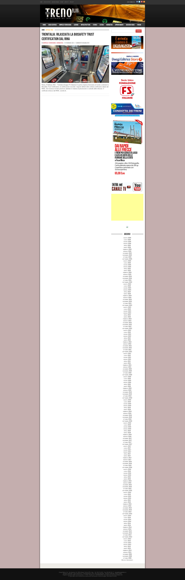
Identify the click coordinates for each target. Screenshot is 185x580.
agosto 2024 (127, 284)
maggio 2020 (127, 382)
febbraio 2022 (127, 342)
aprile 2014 (127, 523)
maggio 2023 (127, 313)
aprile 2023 (127, 315)
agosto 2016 (127, 469)
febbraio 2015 (127, 504)
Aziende (76, 25)
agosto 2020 (127, 376)
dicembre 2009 (127, 554)
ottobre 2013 (127, 535)
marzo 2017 (127, 456)
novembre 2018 (127, 417)
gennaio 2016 (127, 483)
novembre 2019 (127, 394)
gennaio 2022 (127, 344)
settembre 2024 (127, 282)
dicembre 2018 (127, 415)
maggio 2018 (127, 429)
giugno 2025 (127, 265)
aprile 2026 (127, 245)
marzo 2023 (127, 317)
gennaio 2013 (127, 552)
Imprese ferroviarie (65, 25)
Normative (109, 25)
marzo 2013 (127, 548)
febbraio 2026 (127, 249)
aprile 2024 (127, 292)
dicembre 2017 (127, 438)
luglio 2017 (127, 448)
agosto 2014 (127, 515)
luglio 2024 (127, 286)
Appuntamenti (119, 25)
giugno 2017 (127, 450)
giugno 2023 (127, 311)
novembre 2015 (127, 486)
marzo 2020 (127, 386)
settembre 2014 (127, 513)
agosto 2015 (127, 492)
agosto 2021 (127, 353)
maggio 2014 (127, 521)
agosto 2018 (127, 423)
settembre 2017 (127, 444)
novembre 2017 (127, 440)
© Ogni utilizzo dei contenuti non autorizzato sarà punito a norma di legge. (87, 576)
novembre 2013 (127, 533)
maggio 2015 (127, 498)
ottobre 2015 (127, 488)
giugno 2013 (127, 542)
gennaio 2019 (127, 413)
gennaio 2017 (127, 459)
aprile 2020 (127, 384)
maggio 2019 (127, 405)
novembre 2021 (127, 348)
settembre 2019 (127, 398)
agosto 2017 (127, 446)
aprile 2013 (127, 546)
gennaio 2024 (127, 297)
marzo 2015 (127, 502)
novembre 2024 (127, 278)
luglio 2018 (127, 425)
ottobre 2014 (127, 512)
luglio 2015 (127, 494)
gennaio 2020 (127, 390)
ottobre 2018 (127, 419)
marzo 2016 (127, 479)
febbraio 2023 (127, 319)
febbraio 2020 (127, 388)
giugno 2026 (127, 241)
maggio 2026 (127, 243)
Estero (102, 25)
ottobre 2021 (127, 349)
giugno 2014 (127, 519)
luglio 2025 (127, 263)
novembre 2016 (127, 463)
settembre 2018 (127, 421)
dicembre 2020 (127, 369)
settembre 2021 (127, 351)
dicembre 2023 (127, 299)
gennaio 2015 (127, 506)
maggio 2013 (127, 544)
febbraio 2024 (127, 295)
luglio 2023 (127, 309)
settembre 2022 (127, 328)
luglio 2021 (127, 355)
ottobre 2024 (127, 280)
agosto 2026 (127, 238)
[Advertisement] (127, 207)
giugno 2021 (127, 357)
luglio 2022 (127, 332)
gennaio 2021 (127, 367)
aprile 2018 (127, 431)
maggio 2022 (127, 336)
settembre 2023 (127, 305)
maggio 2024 (127, 290)
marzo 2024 (127, 294)
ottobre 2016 (127, 465)
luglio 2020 (127, 378)
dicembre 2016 (127, 461)
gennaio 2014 (127, 529)
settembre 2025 (127, 259)
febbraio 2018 (127, 434)
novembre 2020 (127, 371)
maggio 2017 (127, 452)
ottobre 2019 (127, 396)
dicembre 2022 (127, 322)
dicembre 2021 (127, 346)
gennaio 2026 (127, 251)
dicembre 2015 (127, 485)
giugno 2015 (127, 496)
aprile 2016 (127, 477)
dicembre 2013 (127, 531)
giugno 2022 (127, 334)
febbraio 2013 (127, 550)
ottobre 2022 (127, 326)
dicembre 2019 (127, 392)
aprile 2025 (127, 268)
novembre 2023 (127, 301)
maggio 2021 (127, 359)
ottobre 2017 (127, 442)
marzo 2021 (127, 363)
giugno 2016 (127, 473)
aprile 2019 (127, 407)
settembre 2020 (127, 375)
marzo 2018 (127, 432)
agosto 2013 (127, 539)
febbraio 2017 (127, 458)
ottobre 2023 (127, 303)
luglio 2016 (127, 471)
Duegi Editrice (47, 2)
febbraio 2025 (127, 272)
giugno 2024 (127, 288)
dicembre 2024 (127, 276)
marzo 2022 (127, 340)
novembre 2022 (127, 324)
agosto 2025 (127, 261)
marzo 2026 (127, 247)
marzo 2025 (127, 270)
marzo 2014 (127, 525)
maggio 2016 (127, 475)
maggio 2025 (127, 266)
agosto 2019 (127, 400)
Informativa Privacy (112, 576)
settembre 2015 (127, 490)
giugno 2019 (127, 403)
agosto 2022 (127, 330)
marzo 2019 (127, 409)
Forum (61, 2)
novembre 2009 (127, 556)
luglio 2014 (127, 517)
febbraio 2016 (127, 481)
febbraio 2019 (127, 411)
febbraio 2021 (127, 365)
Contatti (66, 2)
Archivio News (55, 2)
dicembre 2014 (127, 508)
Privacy (72, 2)
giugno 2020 (127, 380)
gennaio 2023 (127, 321)
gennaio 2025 (127, 274)
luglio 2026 (127, 239)
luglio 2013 (127, 541)
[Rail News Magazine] (92, 13)
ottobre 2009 (127, 558)
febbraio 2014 (127, 527)
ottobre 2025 (127, 257)
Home (41, 2)
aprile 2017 (127, 454)
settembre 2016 (127, 467)
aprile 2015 (127, 500)
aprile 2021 (127, 361)
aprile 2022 (127, 338)
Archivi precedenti (127, 560)
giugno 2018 (127, 427)
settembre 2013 (127, 537)
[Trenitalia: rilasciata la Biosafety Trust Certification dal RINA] (75, 64)
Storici (95, 25)
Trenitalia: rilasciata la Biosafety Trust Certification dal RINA (68, 36)
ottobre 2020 (127, 373)
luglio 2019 (127, 402)
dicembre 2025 (127, 253)
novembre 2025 (127, 255)
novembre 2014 (127, 510)
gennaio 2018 (127, 436)
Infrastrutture (85, 25)
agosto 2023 (127, 307)
